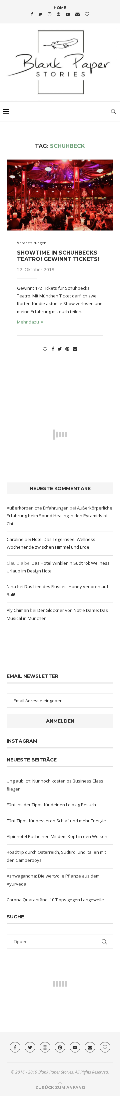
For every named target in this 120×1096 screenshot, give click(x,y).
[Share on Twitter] (60, 349)
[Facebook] (32, 14)
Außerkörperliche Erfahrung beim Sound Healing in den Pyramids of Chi (59, 516)
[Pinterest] (58, 14)
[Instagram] (49, 14)
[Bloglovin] (87, 14)
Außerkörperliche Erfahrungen (38, 508)
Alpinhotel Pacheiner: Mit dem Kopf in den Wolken (57, 836)
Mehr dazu (28, 322)
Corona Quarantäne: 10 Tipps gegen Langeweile (55, 900)
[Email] (77, 14)
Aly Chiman (18, 610)
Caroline (15, 539)
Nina (11, 586)
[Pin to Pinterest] (67, 349)
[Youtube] (68, 14)
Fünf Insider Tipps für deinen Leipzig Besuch (51, 805)
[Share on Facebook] (53, 349)
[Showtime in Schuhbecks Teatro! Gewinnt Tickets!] (60, 195)
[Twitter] (40, 14)
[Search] (113, 111)
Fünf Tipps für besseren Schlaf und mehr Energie (56, 821)
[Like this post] (45, 349)
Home (60, 7)
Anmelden (60, 721)
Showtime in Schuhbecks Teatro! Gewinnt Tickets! (58, 256)
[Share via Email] (75, 349)
